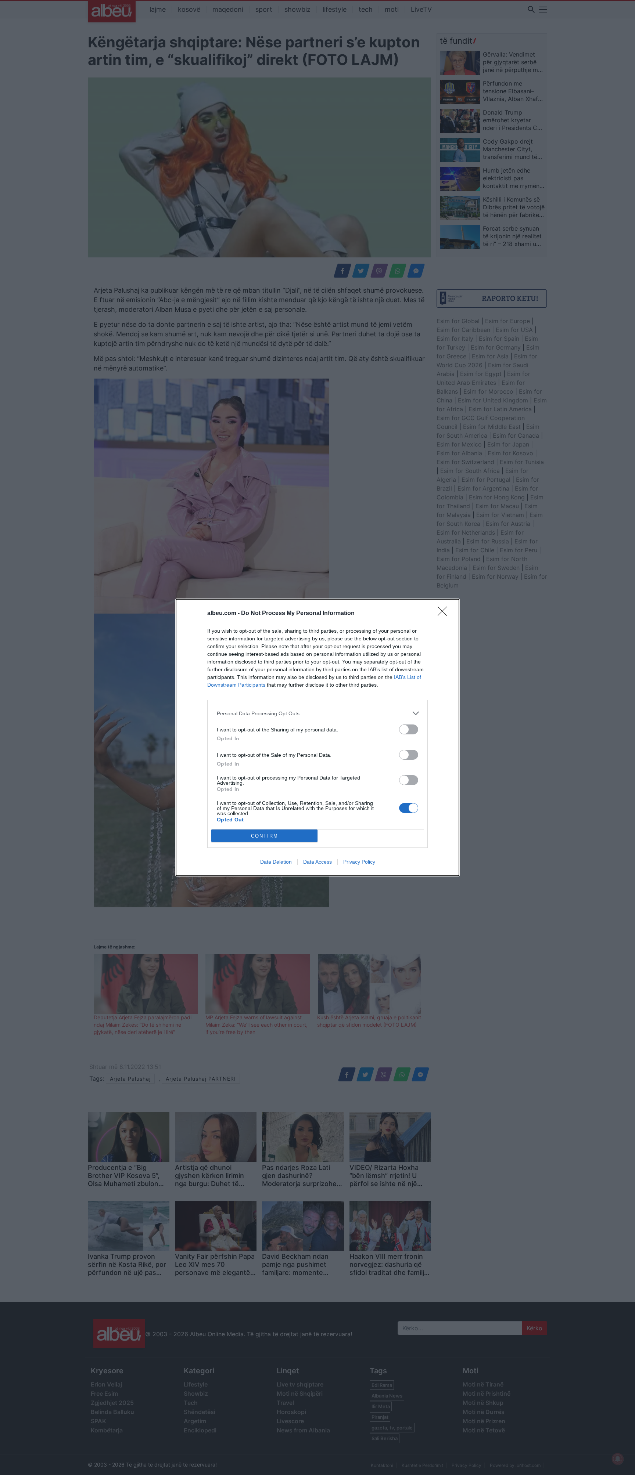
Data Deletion (276, 862)
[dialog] (317, 737)
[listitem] (317, 713)
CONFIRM (264, 836)
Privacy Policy (359, 862)
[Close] (445, 614)
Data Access (317, 862)
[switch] (408, 729)
